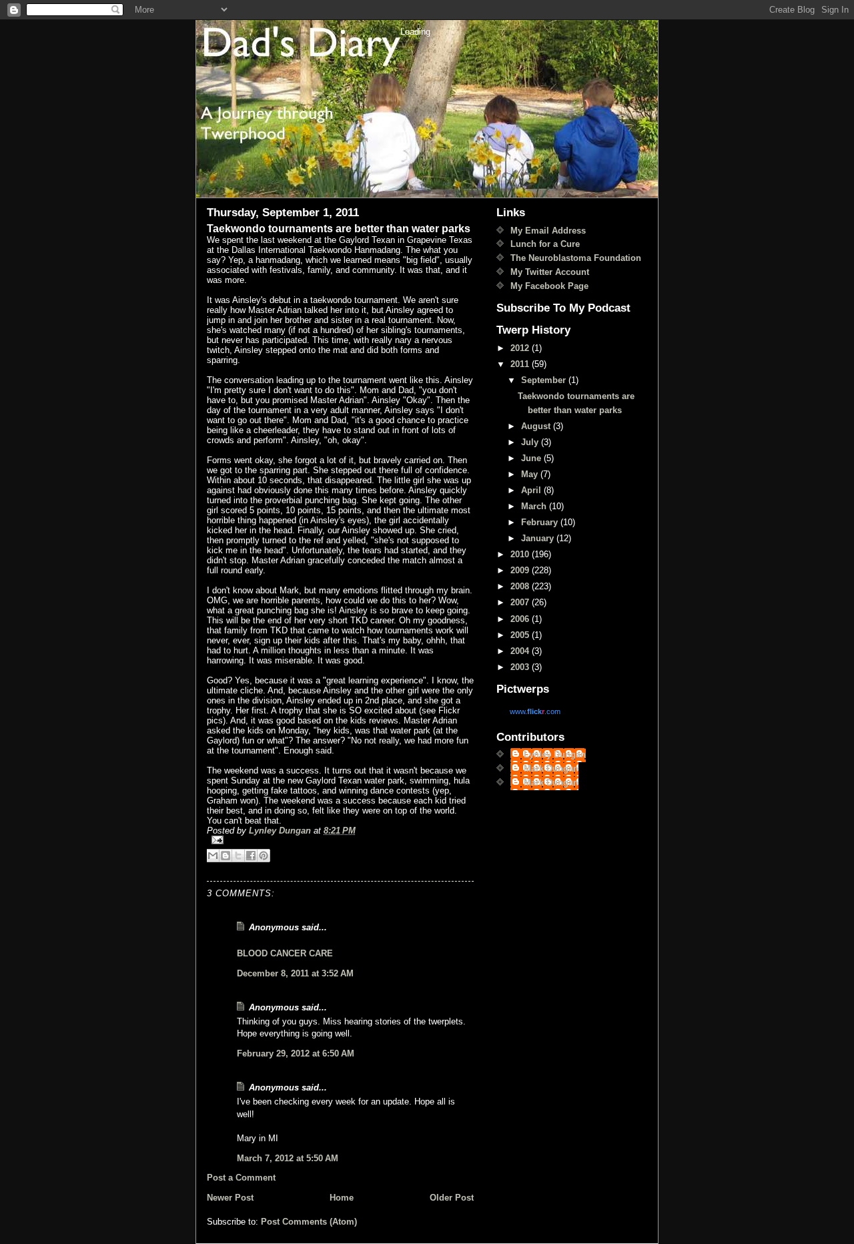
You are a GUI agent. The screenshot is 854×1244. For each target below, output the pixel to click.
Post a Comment (241, 1178)
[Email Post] (340, 840)
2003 (521, 667)
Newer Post (230, 1198)
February (540, 522)
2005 (521, 635)
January (538, 538)
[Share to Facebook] (251, 855)
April (532, 490)
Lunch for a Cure (545, 244)
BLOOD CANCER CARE (285, 953)
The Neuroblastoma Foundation (575, 258)
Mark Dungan (551, 768)
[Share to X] (238, 855)
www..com (535, 711)
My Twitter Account (549, 272)
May (530, 474)
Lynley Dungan (555, 754)
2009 (521, 570)
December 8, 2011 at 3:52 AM (295, 973)
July (531, 442)
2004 (521, 651)
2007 (521, 602)
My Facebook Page (549, 286)
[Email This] (213, 855)
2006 (521, 619)
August (537, 426)
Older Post (452, 1198)
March (535, 506)
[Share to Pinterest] (263, 855)
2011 (521, 364)
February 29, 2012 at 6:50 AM (295, 1053)
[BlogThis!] (225, 855)
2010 (521, 554)
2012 (521, 348)
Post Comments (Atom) (309, 1222)
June (532, 458)
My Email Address (548, 231)
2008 (521, 586)
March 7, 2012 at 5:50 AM (287, 1158)
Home (342, 1198)
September (544, 380)
